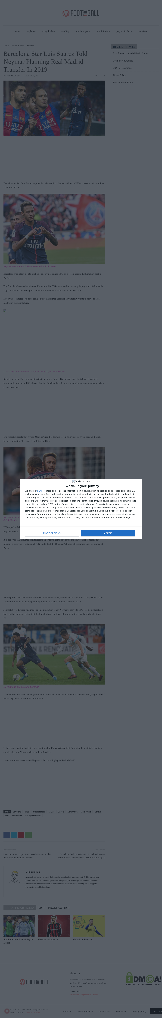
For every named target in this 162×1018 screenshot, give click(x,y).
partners (41, 491)
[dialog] (81, 509)
